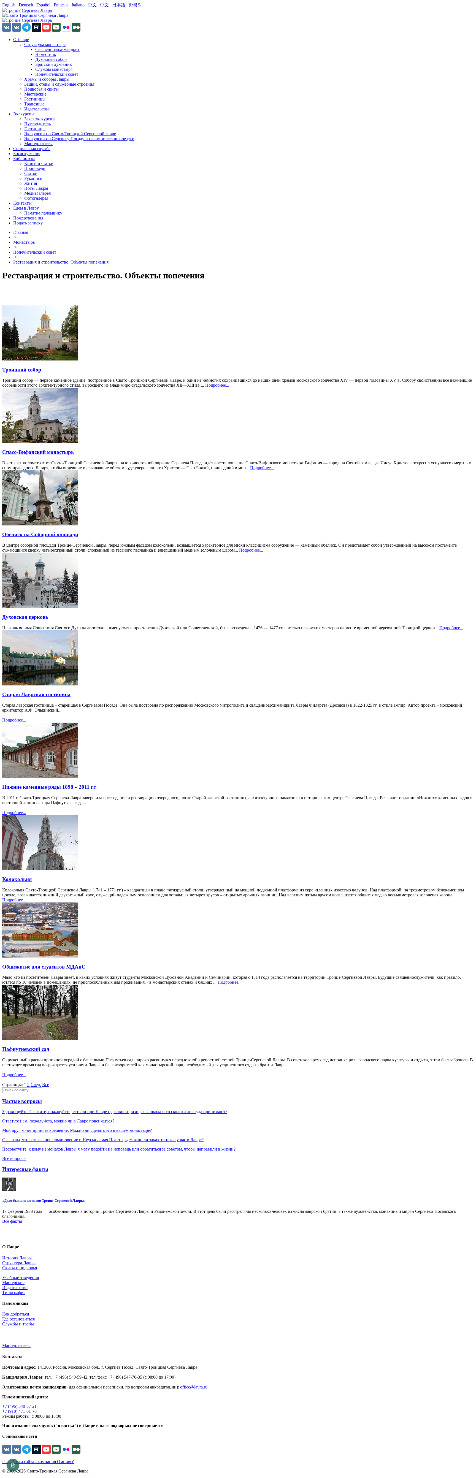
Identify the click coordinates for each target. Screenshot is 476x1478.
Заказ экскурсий (39, 118)
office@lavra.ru (193, 1387)
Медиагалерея (37, 193)
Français (61, 4)
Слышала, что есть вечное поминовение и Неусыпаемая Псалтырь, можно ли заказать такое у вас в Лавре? (103, 1139)
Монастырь (24, 242)
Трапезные (34, 104)
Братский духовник (53, 64)
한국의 (135, 4)
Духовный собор (51, 59)
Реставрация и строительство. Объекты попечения (61, 262)
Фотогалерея (36, 198)
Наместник (45, 54)
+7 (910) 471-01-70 (19, 1411)
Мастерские (35, 94)
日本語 (118, 4)
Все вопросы (14, 1158)
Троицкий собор (21, 370)
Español (43, 4)
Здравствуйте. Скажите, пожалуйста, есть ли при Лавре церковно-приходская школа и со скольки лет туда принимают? (114, 1111)
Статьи (30, 173)
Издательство (37, 109)
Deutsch (26, 4)
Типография (13, 1292)
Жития (30, 183)
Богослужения (26, 153)
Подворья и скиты (41, 89)
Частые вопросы (22, 1101)
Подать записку (28, 223)
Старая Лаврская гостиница (36, 694)
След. (36, 1084)
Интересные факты (25, 1169)
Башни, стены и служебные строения (59, 84)
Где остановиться (18, 1319)
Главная (20, 232)
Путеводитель (37, 123)
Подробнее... (217, 385)
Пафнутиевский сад (25, 1049)
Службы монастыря (53, 69)
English (8, 4)
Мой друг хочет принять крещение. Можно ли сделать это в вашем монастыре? (77, 1130)
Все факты (12, 1221)
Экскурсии (23, 114)
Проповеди (34, 168)
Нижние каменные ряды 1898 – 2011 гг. (49, 787)
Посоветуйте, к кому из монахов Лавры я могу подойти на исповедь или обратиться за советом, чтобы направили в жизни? (119, 1149)
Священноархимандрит (57, 49)
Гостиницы (34, 99)
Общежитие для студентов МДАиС (43, 967)
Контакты (22, 203)
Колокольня (17, 879)
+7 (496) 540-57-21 (19, 1406)
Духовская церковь (25, 617)
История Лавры (17, 1257)
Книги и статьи (38, 163)
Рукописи (33, 178)
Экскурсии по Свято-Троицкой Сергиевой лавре (70, 133)
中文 (92, 4)
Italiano (78, 4)
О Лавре (21, 39)
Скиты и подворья (19, 1267)
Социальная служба (31, 148)
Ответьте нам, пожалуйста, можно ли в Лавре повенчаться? (58, 1121)
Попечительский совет (56, 74)
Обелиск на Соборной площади (40, 534)
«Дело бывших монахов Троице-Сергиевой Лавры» (44, 1200)
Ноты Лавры (36, 188)
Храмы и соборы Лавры (46, 79)
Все (45, 1084)
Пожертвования (28, 218)
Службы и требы (18, 1324)
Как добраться (15, 1314)
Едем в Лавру (26, 208)
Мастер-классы (38, 143)
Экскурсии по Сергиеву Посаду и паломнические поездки (79, 138)
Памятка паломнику (43, 213)
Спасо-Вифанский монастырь (38, 452)
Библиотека (24, 158)
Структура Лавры (19, 1262)
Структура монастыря (45, 44)
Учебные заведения (20, 1277)
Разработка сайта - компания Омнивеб (38, 1461)
